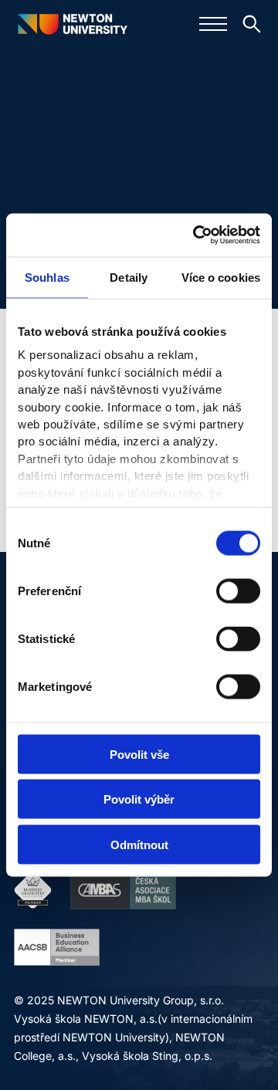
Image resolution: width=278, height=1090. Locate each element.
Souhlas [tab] (47, 276)
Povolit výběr (139, 799)
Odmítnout (139, 844)
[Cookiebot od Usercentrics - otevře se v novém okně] (196, 235)
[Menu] (213, 24)
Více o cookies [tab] (220, 276)
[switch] (238, 590)
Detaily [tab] (128, 276)
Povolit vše (139, 753)
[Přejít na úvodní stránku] (72, 23)
